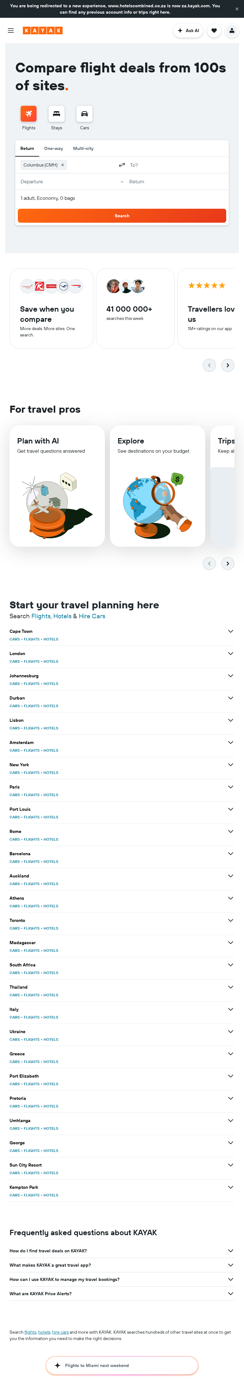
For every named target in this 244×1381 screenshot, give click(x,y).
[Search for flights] (28, 113)
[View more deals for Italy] (230, 1009)
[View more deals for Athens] (230, 898)
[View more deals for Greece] (230, 1054)
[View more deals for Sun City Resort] (230, 1165)
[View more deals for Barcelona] (230, 853)
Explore (131, 440)
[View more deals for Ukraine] (230, 1031)
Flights (41, 616)
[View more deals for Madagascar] (230, 942)
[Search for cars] (84, 113)
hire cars (60, 1332)
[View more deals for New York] (230, 764)
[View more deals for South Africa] (230, 965)
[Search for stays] (56, 113)
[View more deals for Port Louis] (230, 809)
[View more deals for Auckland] (230, 876)
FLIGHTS (32, 639)
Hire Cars (92, 616)
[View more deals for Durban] (230, 698)
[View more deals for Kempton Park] (230, 1187)
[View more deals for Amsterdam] (230, 742)
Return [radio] (27, 148)
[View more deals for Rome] (230, 831)
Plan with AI (38, 440)
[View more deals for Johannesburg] (230, 676)
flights (30, 1332)
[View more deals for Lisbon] (230, 720)
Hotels (62, 616)
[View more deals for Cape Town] (230, 631)
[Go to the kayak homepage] (43, 30)
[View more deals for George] (230, 1143)
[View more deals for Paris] (230, 787)
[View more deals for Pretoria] (230, 1098)
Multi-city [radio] (83, 148)
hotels (44, 1332)
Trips (226, 440)
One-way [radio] (53, 148)
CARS (15, 639)
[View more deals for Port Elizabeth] (230, 1076)
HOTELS (51, 639)
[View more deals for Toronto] (230, 920)
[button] (237, 9)
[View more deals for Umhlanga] (230, 1120)
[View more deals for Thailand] (230, 987)
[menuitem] (28, 118)
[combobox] (91, 165)
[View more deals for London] (230, 653)
